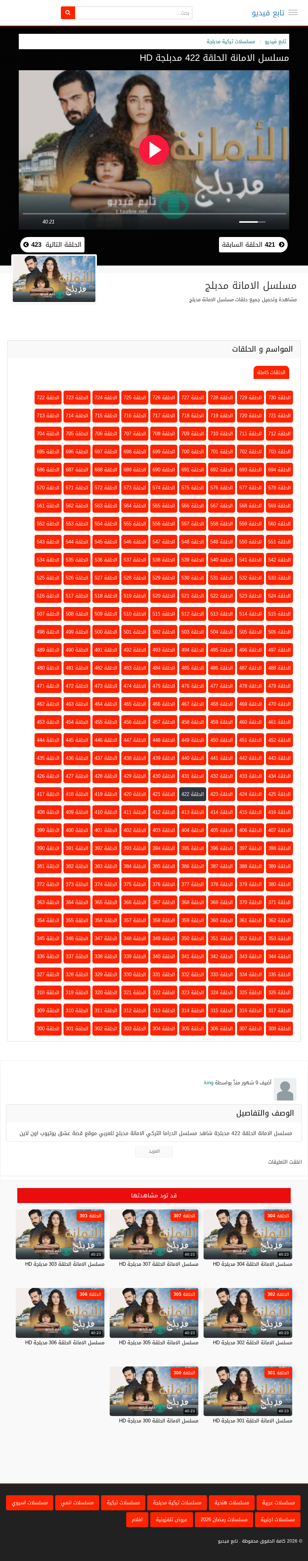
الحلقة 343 (250, 956)
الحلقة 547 (163, 542)
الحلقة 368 (192, 902)
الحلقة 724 (106, 397)
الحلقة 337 (77, 956)
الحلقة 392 (106, 848)
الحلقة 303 (135, 1028)
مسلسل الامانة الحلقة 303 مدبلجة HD (64, 1264)
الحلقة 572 (106, 487)
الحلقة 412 (163, 812)
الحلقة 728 (221, 397)
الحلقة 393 (135, 848)
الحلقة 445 (77, 740)
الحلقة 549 (221, 542)
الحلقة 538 (163, 560)
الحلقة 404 (192, 830)
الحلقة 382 (77, 866)
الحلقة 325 (250, 992)
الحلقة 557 (192, 523)
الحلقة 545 (106, 542)
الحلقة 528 (135, 578)
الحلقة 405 (221, 830)
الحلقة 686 (48, 469)
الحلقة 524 (279, 596)
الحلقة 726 (163, 397)
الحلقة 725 (135, 397)
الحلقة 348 (135, 938)
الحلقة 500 (106, 632)
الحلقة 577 (250, 487)
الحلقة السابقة (248, 245)
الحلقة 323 (192, 992)
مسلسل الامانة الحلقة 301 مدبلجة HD (252, 1420)
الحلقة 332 (192, 974)
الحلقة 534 (48, 560)
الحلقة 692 (221, 469)
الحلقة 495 (221, 650)
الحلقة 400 (77, 830)
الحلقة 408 (48, 812)
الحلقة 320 (106, 992)
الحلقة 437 (106, 758)
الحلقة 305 (192, 1028)
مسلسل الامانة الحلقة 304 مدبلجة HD (252, 1264)
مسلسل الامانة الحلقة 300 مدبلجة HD (158, 1420)
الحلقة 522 (221, 596)
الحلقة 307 (250, 1028)
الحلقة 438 (135, 758)
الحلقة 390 (48, 848)
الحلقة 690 (163, 469)
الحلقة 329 (106, 974)
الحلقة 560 (279, 523)
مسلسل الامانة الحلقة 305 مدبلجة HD (158, 1342)
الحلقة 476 (192, 686)
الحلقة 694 (279, 469)
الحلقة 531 (221, 578)
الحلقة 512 (192, 614)
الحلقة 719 (221, 415)
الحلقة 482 (106, 668)
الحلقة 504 (221, 632)
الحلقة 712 (279, 433)
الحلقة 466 (163, 704)
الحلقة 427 (77, 776)
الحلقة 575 (192, 487)
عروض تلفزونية (171, 1519)
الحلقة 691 (192, 469)
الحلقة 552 (48, 523)
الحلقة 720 (250, 415)
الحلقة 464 (106, 704)
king (208, 1082)
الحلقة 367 (163, 902)
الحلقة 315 (221, 1010)
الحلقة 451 (250, 740)
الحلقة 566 (192, 505)
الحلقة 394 (163, 848)
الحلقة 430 (163, 776)
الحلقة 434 (279, 776)
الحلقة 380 (279, 884)
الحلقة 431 (192, 776)
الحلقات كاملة (271, 372)
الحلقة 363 (48, 902)
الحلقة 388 (250, 866)
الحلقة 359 (192, 920)
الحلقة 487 (250, 668)
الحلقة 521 (192, 596)
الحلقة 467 (192, 704)
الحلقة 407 (279, 830)
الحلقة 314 (192, 1010)
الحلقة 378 (221, 884)
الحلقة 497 (279, 650)
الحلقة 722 (48, 397)
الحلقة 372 (48, 884)
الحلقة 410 (106, 812)
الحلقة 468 (221, 704)
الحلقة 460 (250, 722)
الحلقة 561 (48, 505)
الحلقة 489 (48, 650)
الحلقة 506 (279, 632)
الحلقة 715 (106, 415)
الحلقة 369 (221, 902)
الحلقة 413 (192, 812)
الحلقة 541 (250, 560)
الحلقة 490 (77, 650)
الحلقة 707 (135, 433)
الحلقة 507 (48, 614)
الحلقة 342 (221, 956)
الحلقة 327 (48, 974)
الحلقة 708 (163, 433)
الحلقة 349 (163, 938)
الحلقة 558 (221, 523)
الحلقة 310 (77, 1010)
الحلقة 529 (163, 578)
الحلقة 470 (279, 704)
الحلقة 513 (221, 614)
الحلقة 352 (250, 938)
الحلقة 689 (135, 469)
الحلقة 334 (250, 974)
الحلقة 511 (163, 614)
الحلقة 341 (192, 956)
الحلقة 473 (106, 686)
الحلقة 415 (250, 812)
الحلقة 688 (106, 469)
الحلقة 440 (192, 758)
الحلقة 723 (77, 397)
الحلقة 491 (106, 650)
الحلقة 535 (77, 560)
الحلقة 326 (279, 992)
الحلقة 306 (221, 1028)
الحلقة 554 (106, 523)
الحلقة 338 (106, 956)
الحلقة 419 (106, 794)
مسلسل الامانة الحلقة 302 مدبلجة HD (252, 1342)
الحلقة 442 (250, 758)
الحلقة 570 (48, 487)
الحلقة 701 (221, 451)
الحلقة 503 (192, 632)
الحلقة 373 (77, 884)
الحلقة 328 (77, 974)
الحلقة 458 (192, 722)
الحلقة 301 (77, 1028)
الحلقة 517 (77, 596)
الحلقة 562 (77, 505)
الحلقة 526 (77, 578)
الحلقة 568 (250, 505)
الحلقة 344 (279, 956)
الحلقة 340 (163, 956)
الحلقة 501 (135, 632)
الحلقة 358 (163, 920)
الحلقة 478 (250, 686)
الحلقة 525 (48, 578)
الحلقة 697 (106, 451)
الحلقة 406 (250, 830)
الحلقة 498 (48, 632)
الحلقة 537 (135, 560)
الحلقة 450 (221, 740)
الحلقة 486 (221, 668)
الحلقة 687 (77, 469)
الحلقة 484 (163, 668)
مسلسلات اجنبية (278, 1519)
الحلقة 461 (279, 722)
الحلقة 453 (48, 722)
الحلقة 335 (279, 974)
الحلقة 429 (135, 776)
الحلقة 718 (192, 415)
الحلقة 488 (279, 668)
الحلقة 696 (77, 451)
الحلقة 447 (135, 740)
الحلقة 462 (48, 704)
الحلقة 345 (48, 938)
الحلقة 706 (106, 433)
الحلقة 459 (221, 722)
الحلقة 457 (163, 722)
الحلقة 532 (250, 578)
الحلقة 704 (48, 433)
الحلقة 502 (163, 632)
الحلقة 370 (250, 902)
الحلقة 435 (48, 758)
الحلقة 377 (192, 884)
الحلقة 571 (77, 487)
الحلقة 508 (77, 614)
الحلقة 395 (192, 848)
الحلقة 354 (48, 920)
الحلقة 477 (221, 686)
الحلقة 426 (48, 776)
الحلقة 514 (250, 614)
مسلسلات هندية (231, 1502)
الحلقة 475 (163, 686)
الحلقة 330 (135, 974)
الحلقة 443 (279, 758)
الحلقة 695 (48, 451)
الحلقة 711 (250, 433)
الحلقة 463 (77, 704)
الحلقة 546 (135, 542)
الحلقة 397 (250, 848)
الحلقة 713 (48, 415)
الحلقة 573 (135, 487)
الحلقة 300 (48, 1028)
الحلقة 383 (106, 866)
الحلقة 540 (221, 560)
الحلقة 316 (250, 1010)
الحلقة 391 (77, 848)
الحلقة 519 (135, 596)
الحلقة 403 (163, 830)
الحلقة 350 (192, 938)
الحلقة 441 (221, 758)
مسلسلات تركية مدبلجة (231, 41)
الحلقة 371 (279, 902)
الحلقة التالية (55, 245)
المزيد (154, 1151)
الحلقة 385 (163, 866)
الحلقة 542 (279, 560)
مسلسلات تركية (123, 1502)
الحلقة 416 (279, 812)
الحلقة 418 (77, 794)
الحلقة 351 (221, 938)
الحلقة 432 (221, 776)
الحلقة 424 (250, 794)
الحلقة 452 (279, 740)
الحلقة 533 (279, 578)
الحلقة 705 (77, 433)
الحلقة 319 (77, 992)
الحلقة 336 (48, 956)
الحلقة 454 (77, 722)
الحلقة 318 (48, 992)
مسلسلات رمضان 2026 (224, 1519)
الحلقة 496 (250, 650)
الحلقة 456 (135, 722)
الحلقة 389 (279, 866)
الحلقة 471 (48, 686)
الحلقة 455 (106, 722)
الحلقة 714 (77, 415)
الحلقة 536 (106, 560)
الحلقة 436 (77, 758)
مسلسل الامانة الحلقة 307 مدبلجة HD (158, 1264)
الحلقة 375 (135, 884)
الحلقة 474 (135, 686)
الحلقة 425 (279, 794)
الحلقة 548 (192, 542)
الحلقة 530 (192, 578)
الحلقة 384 (135, 866)
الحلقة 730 (279, 397)
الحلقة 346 (77, 938)
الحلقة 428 (106, 776)
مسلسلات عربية (278, 1502)
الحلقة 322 (163, 992)
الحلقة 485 (192, 668)
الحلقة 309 (48, 1010)
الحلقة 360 (221, 920)
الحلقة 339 (135, 956)
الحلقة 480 (48, 668)
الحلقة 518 (106, 596)
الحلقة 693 (250, 469)
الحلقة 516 (48, 596)
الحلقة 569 (279, 505)
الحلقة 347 (106, 938)
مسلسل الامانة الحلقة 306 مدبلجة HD (64, 1342)
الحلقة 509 (106, 614)
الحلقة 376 (163, 884)
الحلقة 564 (135, 505)
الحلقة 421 (163, 794)
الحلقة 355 (77, 920)
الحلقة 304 (163, 1028)
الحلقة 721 (279, 415)
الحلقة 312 (135, 1010)
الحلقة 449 (192, 740)
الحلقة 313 (163, 1010)
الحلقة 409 (77, 812)
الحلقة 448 (163, 740)
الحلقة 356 (106, 920)
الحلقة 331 (163, 974)
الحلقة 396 (221, 848)
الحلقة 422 (192, 794)
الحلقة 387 (221, 866)
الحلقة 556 (163, 523)
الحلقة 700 (192, 451)
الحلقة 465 (135, 704)
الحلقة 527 (106, 578)
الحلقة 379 (250, 884)
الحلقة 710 (221, 433)
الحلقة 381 (48, 866)
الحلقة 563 (106, 505)
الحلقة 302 (106, 1028)
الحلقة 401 (106, 830)
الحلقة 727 (192, 397)
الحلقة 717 (163, 415)
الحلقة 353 (279, 938)
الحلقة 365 (106, 902)
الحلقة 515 (279, 614)
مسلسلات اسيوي (30, 1502)
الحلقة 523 (250, 596)
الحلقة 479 (279, 686)
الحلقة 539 (192, 560)
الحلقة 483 (135, 668)
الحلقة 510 (135, 614)
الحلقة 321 (135, 992)
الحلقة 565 (163, 505)
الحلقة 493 (163, 650)
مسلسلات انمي (77, 1502)
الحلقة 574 (163, 487)
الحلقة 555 (135, 523)
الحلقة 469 (250, 704)
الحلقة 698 (135, 451)
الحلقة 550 (250, 542)
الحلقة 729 (250, 397)
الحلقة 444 (48, 740)
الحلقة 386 (192, 866)
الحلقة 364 (77, 902)
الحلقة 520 (163, 596)
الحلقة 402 (135, 830)
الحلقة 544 (77, 542)
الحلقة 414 (221, 812)
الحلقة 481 (77, 668)
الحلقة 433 (250, 776)
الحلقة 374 (106, 884)
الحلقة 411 (135, 812)
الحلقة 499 (77, 632)
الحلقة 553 (77, 523)
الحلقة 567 (221, 505)
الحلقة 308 (279, 1028)
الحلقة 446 (106, 740)
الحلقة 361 (250, 920)
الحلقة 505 (250, 632)
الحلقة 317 (279, 1010)
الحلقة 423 (221, 794)
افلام (137, 1519)
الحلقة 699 (163, 451)
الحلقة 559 (250, 523)
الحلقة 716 (135, 415)
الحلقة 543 (48, 542)
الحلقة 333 (221, 974)
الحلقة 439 (163, 758)
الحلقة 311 (106, 1010)
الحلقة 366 (135, 902)
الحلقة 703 (279, 451)
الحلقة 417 (48, 794)
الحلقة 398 (279, 848)
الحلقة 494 (192, 650)
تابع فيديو (268, 13)
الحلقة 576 (221, 487)
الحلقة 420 (135, 794)
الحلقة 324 (221, 992)
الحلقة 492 (135, 650)
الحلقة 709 (192, 433)
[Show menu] (293, 12)
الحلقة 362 (279, 920)
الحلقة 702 (250, 451)
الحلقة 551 (279, 542)
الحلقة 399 (48, 830)
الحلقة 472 (77, 686)
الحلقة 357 (135, 920)
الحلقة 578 (279, 487)
